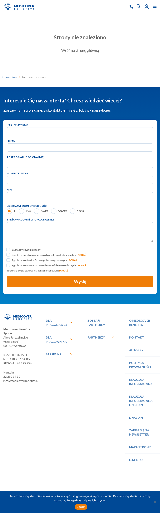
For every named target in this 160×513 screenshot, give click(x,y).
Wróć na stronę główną (80, 50)
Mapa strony (140, 447)
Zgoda (81, 506)
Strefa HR (53, 354)
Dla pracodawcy (57, 322)
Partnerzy (96, 337)
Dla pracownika (56, 339)
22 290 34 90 (11, 376)
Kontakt (136, 337)
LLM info (136, 460)
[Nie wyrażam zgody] (155, 502)
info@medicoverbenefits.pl (20, 380)
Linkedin (136, 417)
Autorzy (136, 350)
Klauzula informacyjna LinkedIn (140, 401)
